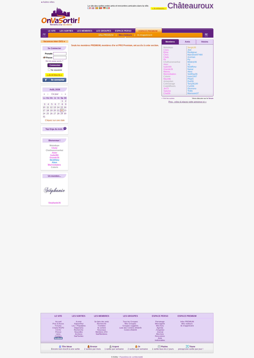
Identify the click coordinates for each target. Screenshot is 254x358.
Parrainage (159, 322)
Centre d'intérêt (130, 330)
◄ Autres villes (47, 2)
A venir (79, 322)
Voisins (204, 42)
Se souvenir (56, 70)
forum (211, 98)
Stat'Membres (101, 334)
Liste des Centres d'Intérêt (130, 328)
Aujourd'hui (78, 324)
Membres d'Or (102, 332)
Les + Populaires (79, 326)
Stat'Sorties (78, 336)
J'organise (160, 330)
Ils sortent (101, 328)
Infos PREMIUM (105, 35)
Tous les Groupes (130, 322)
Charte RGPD (58, 328)
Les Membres (84, 31)
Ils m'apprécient (144, 35)
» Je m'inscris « (159, 8)
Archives (78, 334)
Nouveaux (101, 330)
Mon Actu (160, 326)
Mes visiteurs (125, 35)
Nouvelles (78, 332)
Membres (170, 42)
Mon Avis (160, 334)
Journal (160, 332)
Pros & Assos (58, 324)
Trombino (102, 326)
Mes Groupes (130, 324)
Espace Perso (123, 31)
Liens (58, 334)
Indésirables (160, 340)
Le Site (52, 31)
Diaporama (78, 328)
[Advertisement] (150, 18)
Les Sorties (66, 31)
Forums (58, 326)
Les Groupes (103, 31)
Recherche (78, 330)
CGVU (58, 330)
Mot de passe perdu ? (54, 61)
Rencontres (160, 336)
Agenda (160, 328)
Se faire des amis (101, 322)
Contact (58, 336)
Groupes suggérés (130, 326)
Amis (187, 42)
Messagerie (160, 324)
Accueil (58, 322)
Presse (58, 332)
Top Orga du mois (54, 129)
